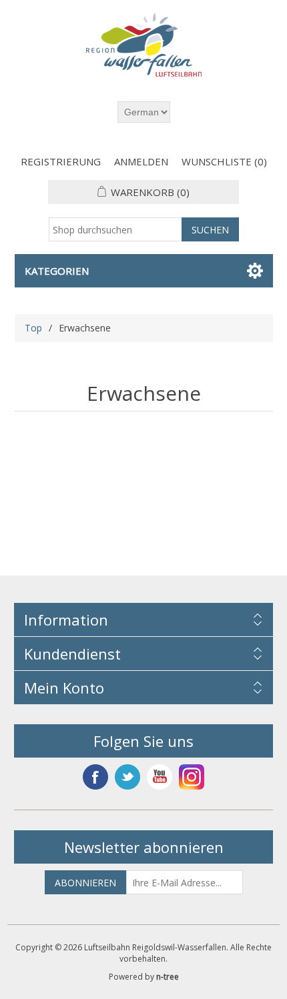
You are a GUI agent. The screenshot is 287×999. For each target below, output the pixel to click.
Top (33, 327)
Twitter (127, 777)
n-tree (167, 976)
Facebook (95, 777)
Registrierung (61, 161)
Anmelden (141, 161)
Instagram (191, 777)
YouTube (159, 777)
